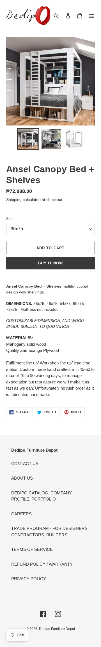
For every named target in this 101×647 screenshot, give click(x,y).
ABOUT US (22, 478)
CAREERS (21, 513)
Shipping (14, 199)
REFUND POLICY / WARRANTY (42, 564)
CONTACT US (24, 463)
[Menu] (91, 16)
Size (9, 219)
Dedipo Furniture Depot (57, 629)
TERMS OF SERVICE (32, 549)
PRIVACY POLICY (28, 578)
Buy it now (50, 263)
